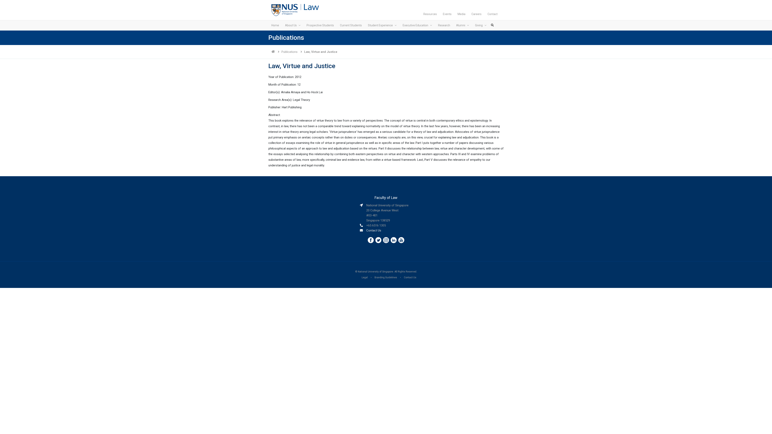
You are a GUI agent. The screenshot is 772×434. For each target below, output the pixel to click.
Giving (479, 25)
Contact (493, 14)
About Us (291, 25)
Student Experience (380, 25)
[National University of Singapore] (284, 10)
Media (461, 14)
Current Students (351, 25)
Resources (430, 14)
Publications (289, 52)
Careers (476, 14)
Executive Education (415, 25)
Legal (365, 277)
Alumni (460, 25)
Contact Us (373, 230)
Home (275, 25)
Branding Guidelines (386, 277)
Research (444, 25)
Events (447, 14)
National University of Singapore (375, 271)
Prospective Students (320, 25)
